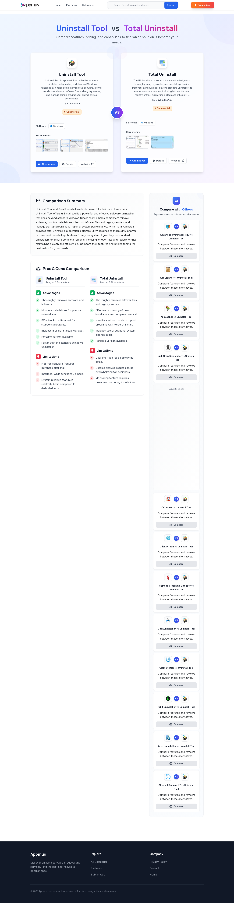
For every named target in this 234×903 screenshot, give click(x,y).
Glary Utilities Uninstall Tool (176, 667)
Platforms (71, 5)
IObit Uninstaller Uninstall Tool (176, 707)
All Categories (99, 861)
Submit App (204, 5)
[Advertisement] (176, 439)
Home (58, 5)
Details (70, 164)
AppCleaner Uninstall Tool (176, 277)
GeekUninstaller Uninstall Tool (176, 628)
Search (171, 5)
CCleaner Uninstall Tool (176, 507)
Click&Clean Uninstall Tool (176, 546)
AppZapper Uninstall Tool (176, 316)
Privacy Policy (158, 861)
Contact (154, 868)
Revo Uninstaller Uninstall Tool (176, 746)
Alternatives (48, 164)
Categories (88, 5)
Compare (179, 256)
